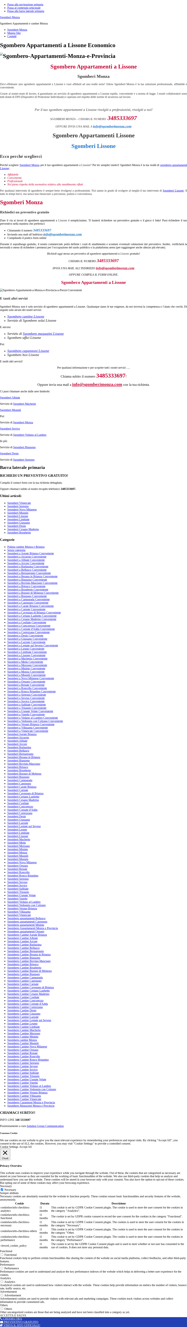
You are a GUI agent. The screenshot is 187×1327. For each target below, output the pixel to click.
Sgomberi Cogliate (18, 803)
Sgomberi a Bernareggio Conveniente (29, 573)
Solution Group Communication (45, 1126)
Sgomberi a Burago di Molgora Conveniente (33, 592)
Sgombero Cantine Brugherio (24, 967)
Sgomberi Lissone (173, 190)
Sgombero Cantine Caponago (24, 980)
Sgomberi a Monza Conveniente (26, 671)
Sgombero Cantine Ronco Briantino (28, 1059)
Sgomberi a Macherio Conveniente (27, 658)
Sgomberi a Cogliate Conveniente (26, 622)
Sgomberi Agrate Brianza (22, 734)
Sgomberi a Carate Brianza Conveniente (30, 606)
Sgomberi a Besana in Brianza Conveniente (32, 576)
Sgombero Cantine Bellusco (23, 947)
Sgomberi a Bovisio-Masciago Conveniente (32, 583)
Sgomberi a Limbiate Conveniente (27, 652)
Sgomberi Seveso (17, 882)
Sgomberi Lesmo (17, 829)
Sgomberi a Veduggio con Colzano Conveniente (35, 721)
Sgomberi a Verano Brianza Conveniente (30, 724)
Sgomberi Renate (17, 869)
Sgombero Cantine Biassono (23, 957)
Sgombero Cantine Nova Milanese (27, 1046)
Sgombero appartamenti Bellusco (26, 918)
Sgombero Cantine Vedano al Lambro (29, 1086)
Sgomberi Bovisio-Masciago (23, 763)
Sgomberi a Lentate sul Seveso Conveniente (32, 645)
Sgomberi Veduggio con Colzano (26, 905)
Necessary (10, 1189)
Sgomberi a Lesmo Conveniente (25, 648)
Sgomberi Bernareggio (20, 753)
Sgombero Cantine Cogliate (23, 997)
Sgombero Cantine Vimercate (24, 1099)
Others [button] (4, 1305)
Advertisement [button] (8, 1291)
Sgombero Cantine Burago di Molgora (29, 970)
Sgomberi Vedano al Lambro (29, 434)
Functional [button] (6, 1251)
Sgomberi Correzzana (19, 813)
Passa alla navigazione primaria (25, 4)
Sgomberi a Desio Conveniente (25, 635)
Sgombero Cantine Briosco (23, 964)
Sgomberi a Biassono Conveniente (27, 579)
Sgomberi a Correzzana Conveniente (28, 632)
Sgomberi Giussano (18, 522)
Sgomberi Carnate (17, 790)
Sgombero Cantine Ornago (22, 1049)
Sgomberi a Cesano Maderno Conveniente (31, 619)
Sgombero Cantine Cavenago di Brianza (30, 987)
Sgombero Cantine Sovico (22, 1069)
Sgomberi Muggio (17, 512)
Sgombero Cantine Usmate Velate (26, 1079)
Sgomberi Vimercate (19, 502)
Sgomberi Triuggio (18, 892)
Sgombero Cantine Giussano (23, 1013)
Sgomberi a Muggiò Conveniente (26, 675)
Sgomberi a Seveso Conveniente (26, 698)
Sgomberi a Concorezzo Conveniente (28, 625)
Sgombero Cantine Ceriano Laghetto (28, 990)
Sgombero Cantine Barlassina (24, 944)
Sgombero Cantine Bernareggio (25, 951)
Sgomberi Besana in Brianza (23, 757)
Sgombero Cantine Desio (21, 1010)
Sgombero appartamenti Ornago (25, 931)
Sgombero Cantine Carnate (23, 984)
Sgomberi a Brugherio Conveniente (27, 589)
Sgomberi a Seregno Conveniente (26, 694)
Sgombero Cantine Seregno (23, 1063)
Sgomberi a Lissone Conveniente (26, 655)
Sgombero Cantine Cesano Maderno (28, 993)
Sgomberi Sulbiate (17, 888)
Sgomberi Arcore (17, 744)
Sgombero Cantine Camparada (25, 977)
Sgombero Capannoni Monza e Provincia (31, 1102)
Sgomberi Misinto (17, 849)
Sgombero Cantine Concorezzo (25, 1000)
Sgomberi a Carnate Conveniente (26, 609)
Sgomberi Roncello (18, 872)
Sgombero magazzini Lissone (43, 334)
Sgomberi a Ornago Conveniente (26, 681)
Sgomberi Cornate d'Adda (22, 809)
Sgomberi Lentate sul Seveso (24, 826)
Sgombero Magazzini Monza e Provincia (30, 1105)
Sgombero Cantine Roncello (23, 1056)
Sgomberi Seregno (24, 459)
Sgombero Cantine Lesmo (22, 1023)
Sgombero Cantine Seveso (22, 1066)
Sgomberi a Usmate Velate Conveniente (30, 711)
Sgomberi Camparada (19, 780)
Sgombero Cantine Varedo (22, 1082)
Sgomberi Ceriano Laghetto (23, 796)
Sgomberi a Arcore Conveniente (25, 563)
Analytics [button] (5, 1278)
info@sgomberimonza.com (112, 126)
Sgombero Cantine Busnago (23, 974)
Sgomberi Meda (16, 842)
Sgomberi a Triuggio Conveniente (26, 707)
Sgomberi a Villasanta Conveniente (27, 727)
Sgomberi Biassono (24, 447)
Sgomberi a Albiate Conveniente (26, 559)
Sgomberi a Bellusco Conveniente (27, 569)
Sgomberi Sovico (10, 428)
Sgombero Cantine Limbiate (23, 1026)
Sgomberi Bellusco (18, 750)
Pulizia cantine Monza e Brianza (26, 546)
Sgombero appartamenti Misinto (25, 924)
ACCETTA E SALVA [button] (13, 1315)
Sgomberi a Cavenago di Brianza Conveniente (34, 612)
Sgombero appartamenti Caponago (27, 921)
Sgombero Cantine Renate (22, 1053)
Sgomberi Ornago (17, 865)
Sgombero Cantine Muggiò (23, 1043)
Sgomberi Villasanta (18, 911)
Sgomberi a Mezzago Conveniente (27, 665)
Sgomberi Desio (9, 453)
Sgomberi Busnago (18, 776)
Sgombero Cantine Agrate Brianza (27, 934)
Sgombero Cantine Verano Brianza (27, 1092)
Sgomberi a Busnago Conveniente (27, 596)
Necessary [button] (6, 1186)
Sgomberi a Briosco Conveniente (26, 586)
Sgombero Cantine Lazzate (23, 1016)
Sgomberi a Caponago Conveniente (27, 602)
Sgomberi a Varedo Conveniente (26, 714)
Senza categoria (16, 550)
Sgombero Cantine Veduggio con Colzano (31, 1089)
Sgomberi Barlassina (19, 747)
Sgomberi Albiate (10, 397)
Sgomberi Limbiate (18, 519)
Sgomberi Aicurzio (18, 737)
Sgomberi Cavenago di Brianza (25, 793)
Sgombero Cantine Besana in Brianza (29, 954)
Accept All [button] (25, 1146)
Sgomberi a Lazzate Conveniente (26, 642)
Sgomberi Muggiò (10, 410)
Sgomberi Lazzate (17, 823)
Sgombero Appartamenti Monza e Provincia (32, 928)
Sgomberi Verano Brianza (22, 908)
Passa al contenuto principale (24, 7)
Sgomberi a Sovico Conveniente (26, 701)
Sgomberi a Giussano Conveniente (27, 638)
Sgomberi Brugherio (19, 532)
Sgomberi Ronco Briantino (22, 875)
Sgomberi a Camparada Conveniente (28, 599)
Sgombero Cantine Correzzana (25, 1007)
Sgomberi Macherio (24, 403)
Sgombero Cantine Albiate (22, 938)
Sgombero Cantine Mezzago (23, 1033)
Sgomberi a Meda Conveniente (25, 661)
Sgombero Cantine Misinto (22, 1036)
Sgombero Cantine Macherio (24, 1030)
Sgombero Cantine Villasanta (24, 1095)
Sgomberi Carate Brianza (21, 786)
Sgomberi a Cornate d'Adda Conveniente (31, 629)
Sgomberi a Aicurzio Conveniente (26, 556)
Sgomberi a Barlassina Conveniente (27, 566)
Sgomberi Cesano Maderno (23, 529)
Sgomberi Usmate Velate (21, 895)
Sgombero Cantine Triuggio (23, 1076)
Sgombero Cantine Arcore (22, 941)
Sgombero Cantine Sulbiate (23, 1072)
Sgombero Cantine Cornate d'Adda (27, 1003)
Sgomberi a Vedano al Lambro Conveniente (32, 717)
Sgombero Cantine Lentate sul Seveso (29, 1020)
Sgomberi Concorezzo (20, 806)
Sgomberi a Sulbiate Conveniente (26, 704)
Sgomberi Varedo (17, 898)
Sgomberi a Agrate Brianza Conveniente (30, 553)
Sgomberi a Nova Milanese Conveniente (30, 678)
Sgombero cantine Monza (22, 1040)
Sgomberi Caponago (19, 783)
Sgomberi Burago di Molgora (24, 773)
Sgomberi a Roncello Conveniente (27, 688)
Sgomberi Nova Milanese (22, 509)
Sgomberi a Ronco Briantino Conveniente (31, 691)
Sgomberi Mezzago (18, 846)
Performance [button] (7, 1264)
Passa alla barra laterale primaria (25, 11)
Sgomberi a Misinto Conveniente (26, 668)
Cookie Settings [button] (9, 1146)
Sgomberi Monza (10, 17)
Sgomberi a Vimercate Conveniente (27, 730)
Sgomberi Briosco (17, 767)
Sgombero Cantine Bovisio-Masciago (29, 961)
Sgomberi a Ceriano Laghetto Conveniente (32, 615)
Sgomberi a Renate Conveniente (26, 684)
